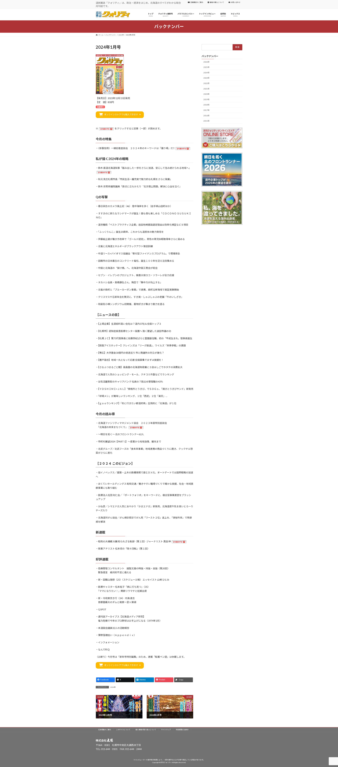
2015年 (206, 121)
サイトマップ (166, 730)
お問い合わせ (235, 2)
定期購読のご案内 (196, 2)
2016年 (206, 115)
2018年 (206, 105)
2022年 (206, 83)
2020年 (206, 94)
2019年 (206, 99)
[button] (120, 114)
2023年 (206, 78)
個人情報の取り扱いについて (145, 730)
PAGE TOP (328, 741)
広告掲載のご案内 (104, 730)
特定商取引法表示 (182, 730)
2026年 (206, 62)
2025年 (206, 67)
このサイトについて (123, 730)
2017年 (206, 110)
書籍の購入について (217, 2)
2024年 (113, 687)
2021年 (206, 88)
